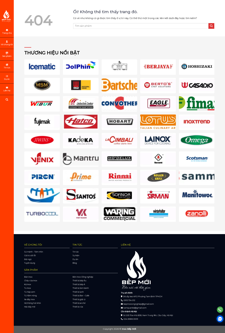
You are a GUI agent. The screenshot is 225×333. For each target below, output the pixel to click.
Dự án (7, 79)
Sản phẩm (6, 56)
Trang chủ (7, 33)
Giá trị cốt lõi (30, 255)
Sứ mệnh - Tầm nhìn (33, 252)
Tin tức (7, 67)
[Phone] (220, 309)
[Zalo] (220, 318)
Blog (75, 263)
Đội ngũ (28, 259)
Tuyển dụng (29, 263)
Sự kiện (76, 255)
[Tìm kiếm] (7, 100)
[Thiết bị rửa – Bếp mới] (7, 16)
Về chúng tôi (7, 44)
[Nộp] (211, 26)
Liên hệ (7, 90)
